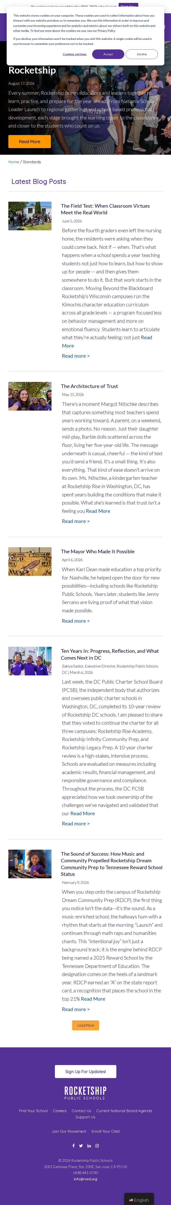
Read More (29, 141)
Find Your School (33, 1110)
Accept (108, 54)
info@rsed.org (85, 1179)
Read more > (76, 356)
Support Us (85, 1117)
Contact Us (81, 1110)
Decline (142, 54)
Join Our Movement (69, 1131)
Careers (60, 1110)
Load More (85, 1025)
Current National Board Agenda (124, 1110)
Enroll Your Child (105, 1131)
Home (13, 162)
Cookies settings (75, 54)
